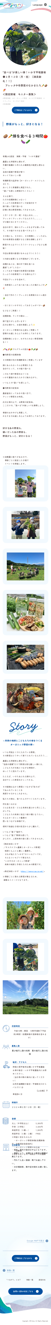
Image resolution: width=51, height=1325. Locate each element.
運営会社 (42, 1280)
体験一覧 (29, 1280)
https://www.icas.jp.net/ (32, 871)
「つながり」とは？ (13, 1280)
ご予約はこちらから (23, 110)
